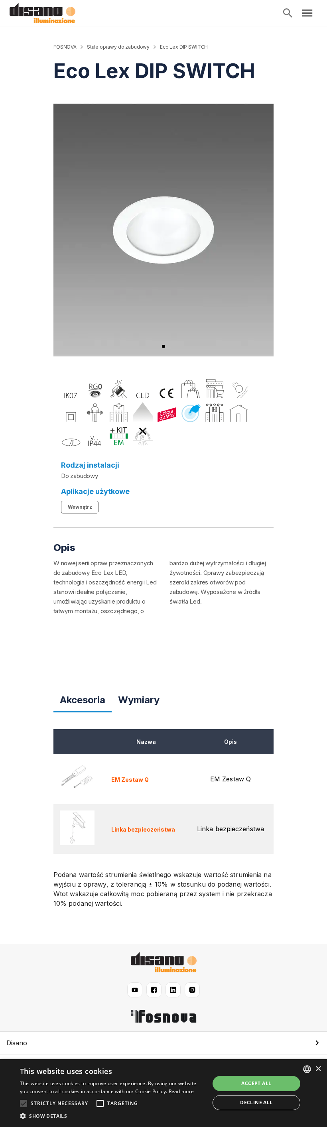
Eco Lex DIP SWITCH (184, 47)
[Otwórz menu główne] (307, 13)
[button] (163, 1043)
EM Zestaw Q (130, 780)
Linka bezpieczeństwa (143, 829)
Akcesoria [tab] (82, 700)
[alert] (163, 1093)
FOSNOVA (65, 47)
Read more (181, 1091)
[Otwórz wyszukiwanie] (287, 13)
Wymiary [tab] (138, 700)
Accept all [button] (256, 1083)
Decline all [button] (256, 1102)
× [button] (318, 1069)
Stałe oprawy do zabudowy (118, 47)
